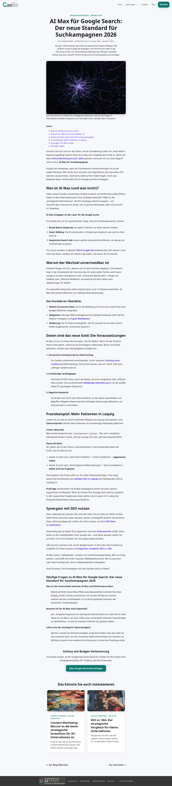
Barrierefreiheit (99, 781)
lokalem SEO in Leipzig (85, 478)
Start (120, 4)
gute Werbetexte (81, 318)
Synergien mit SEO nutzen (62, 143)
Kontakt (164, 4)
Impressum (72, 781)
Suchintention (104, 531)
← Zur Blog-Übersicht (57, 764)
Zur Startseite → (117, 764)
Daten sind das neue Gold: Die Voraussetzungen (72, 137)
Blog (154, 4)
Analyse (144, 4)
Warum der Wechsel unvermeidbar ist (67, 134)
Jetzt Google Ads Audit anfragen (86, 668)
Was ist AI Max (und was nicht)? (65, 131)
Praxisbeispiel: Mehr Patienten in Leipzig (69, 140)
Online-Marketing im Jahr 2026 (67, 158)
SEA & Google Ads (85, 250)
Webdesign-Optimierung (96, 382)
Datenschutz (85, 781)
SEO (106, 496)
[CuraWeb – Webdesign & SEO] (10, 4)
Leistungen (130, 4)
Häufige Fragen (58, 146)
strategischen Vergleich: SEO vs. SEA (93, 548)
